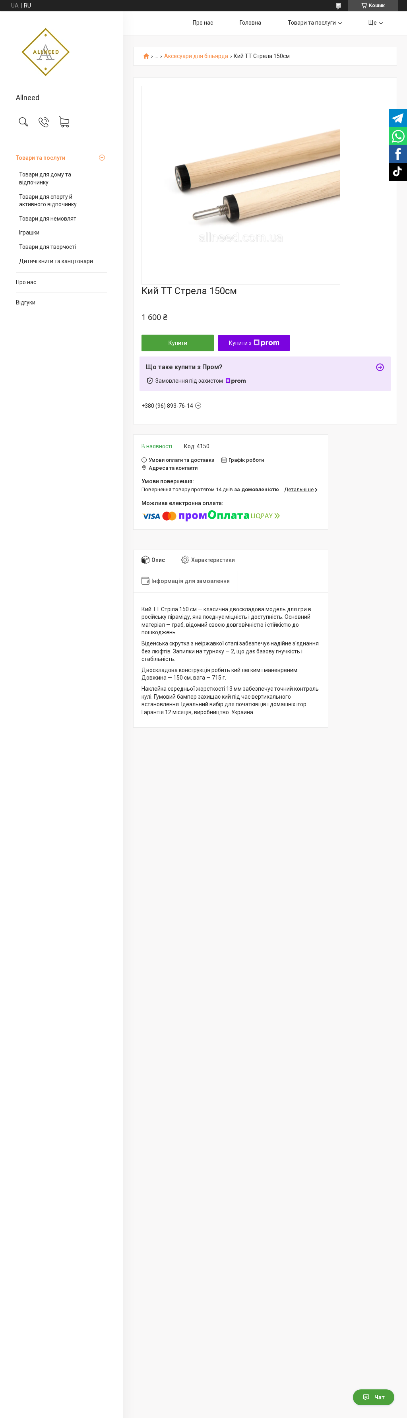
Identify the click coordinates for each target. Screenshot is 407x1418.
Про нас (26, 282)
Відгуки (25, 302)
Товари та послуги (40, 158)
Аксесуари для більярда (196, 56)
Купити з (240, 343)
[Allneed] (61, 53)
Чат (379, 1397)
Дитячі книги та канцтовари (56, 261)
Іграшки (29, 232)
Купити (178, 343)
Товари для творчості (47, 247)
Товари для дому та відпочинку (45, 178)
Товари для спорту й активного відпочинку (48, 201)
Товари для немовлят (47, 218)
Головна (250, 22)
